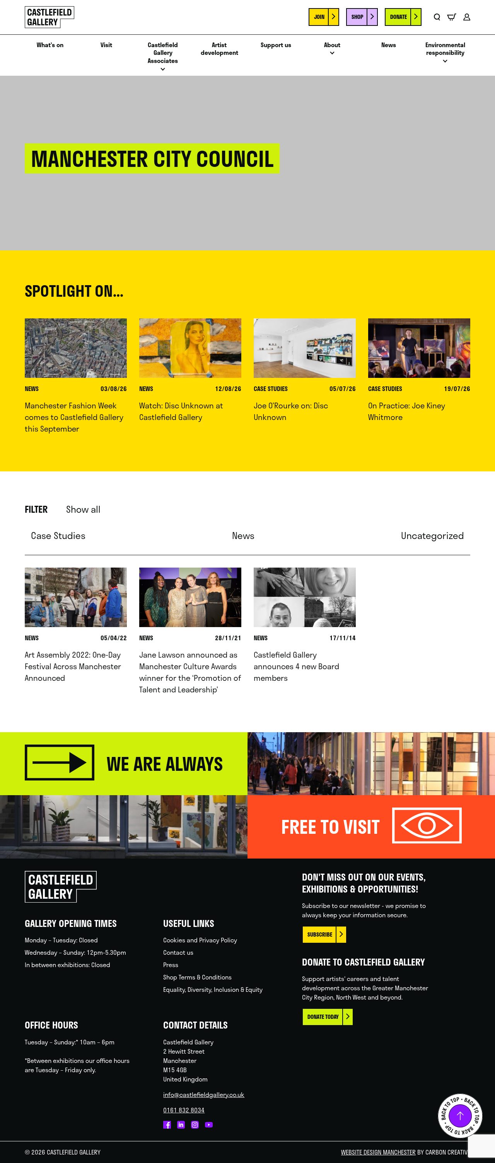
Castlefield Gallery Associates (163, 53)
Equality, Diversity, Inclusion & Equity (213, 989)
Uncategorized (432, 535)
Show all (83, 509)
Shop (357, 17)
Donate (398, 17)
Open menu (162, 71)
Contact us (178, 952)
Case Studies (58, 535)
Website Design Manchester (378, 1152)
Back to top (460, 1115)
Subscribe (319, 934)
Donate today (323, 1017)
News (388, 45)
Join (319, 17)
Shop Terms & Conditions (197, 977)
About (332, 45)
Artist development (219, 49)
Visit (106, 45)
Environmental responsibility (445, 49)
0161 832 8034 (184, 1110)
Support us (276, 45)
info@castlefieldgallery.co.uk (203, 1094)
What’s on (50, 45)
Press (170, 964)
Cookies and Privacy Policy (200, 940)
